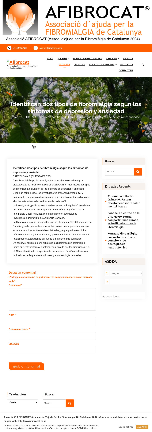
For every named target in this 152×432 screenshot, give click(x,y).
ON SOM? (79, 64)
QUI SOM (62, 58)
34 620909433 (20, 48)
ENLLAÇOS (126, 64)
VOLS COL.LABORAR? (101, 64)
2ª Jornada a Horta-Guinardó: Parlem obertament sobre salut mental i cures (124, 201)
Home (14, 117)
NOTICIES (64, 64)
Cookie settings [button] (125, 427)
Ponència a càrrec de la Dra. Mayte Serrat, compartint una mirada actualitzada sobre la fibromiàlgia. (124, 220)
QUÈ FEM (111, 58)
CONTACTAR (126, 70)
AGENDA (128, 58)
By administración (47, 150)
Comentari (15, 285)
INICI (50, 58)
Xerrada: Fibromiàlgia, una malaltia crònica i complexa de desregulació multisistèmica (122, 240)
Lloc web (14, 344)
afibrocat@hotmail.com (50, 48)
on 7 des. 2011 (26, 150)
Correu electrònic (19, 329)
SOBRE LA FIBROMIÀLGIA (87, 58)
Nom (12, 315)
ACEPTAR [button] (142, 427)
